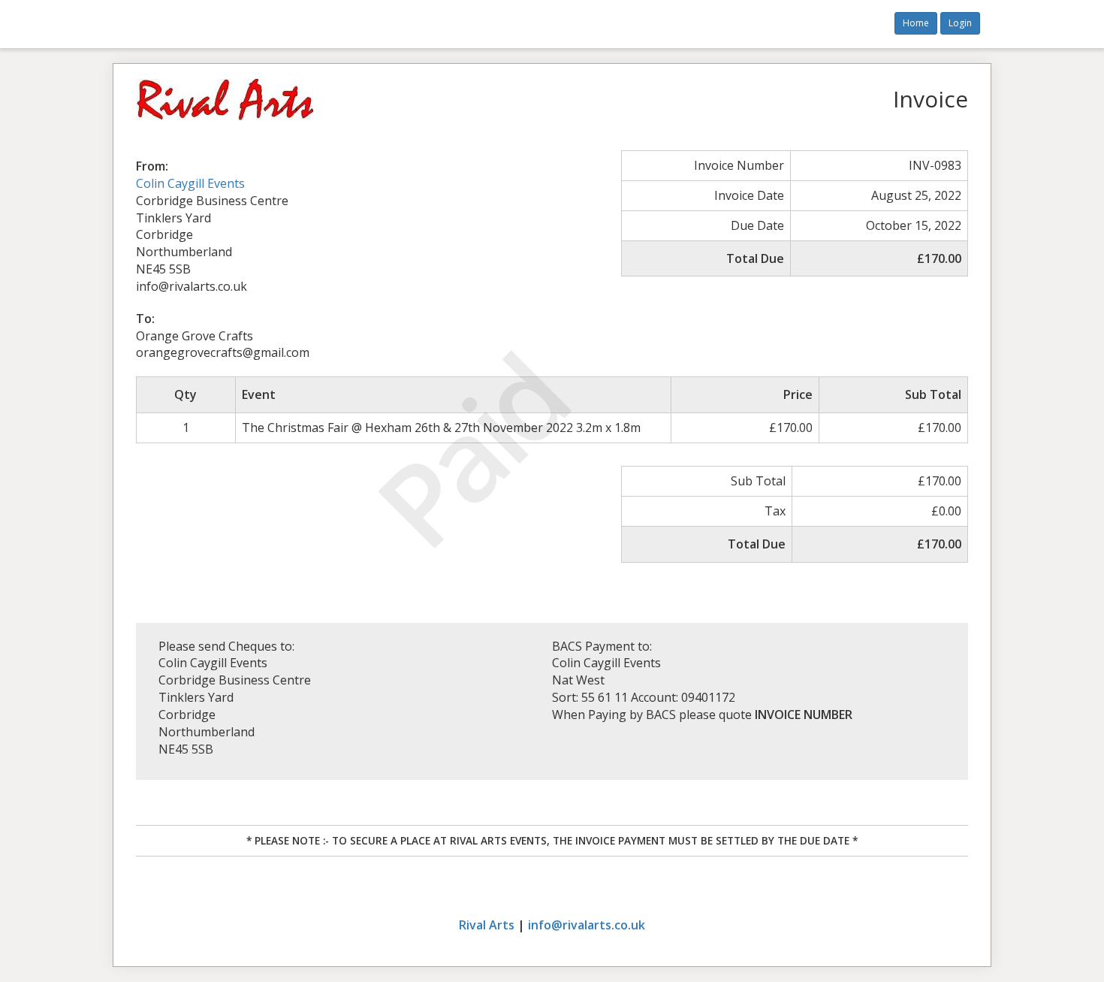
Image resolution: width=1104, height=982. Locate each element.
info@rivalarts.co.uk (586, 925)
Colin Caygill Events (190, 183)
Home (916, 23)
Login (960, 23)
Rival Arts (486, 925)
